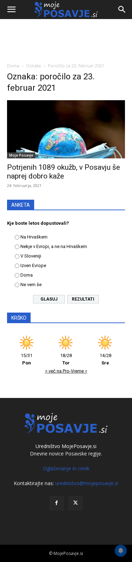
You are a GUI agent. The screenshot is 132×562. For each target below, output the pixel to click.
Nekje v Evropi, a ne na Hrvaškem (53, 246)
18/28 (66, 359)
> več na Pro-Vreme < (66, 371)
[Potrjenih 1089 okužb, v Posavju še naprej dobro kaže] (66, 129)
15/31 (26, 359)
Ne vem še (31, 284)
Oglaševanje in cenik (66, 468)
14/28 (105, 359)
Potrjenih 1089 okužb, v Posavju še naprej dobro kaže (63, 171)
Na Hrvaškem (34, 237)
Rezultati (83, 299)
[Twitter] (76, 503)
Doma (13, 66)
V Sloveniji (30, 256)
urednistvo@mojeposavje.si (86, 483)
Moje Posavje (21, 155)
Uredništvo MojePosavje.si (66, 446)
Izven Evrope (33, 265)
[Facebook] (57, 503)
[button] (11, 9)
